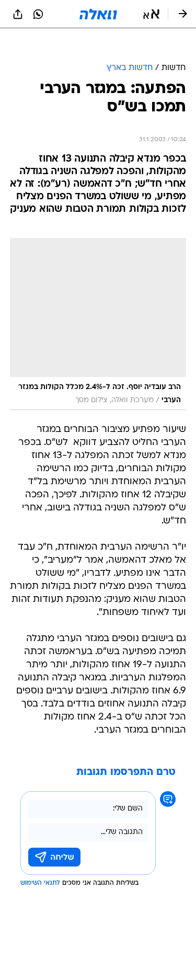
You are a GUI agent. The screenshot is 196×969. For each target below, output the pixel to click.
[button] (151, 14)
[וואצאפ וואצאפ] (38, 14)
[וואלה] (98, 14)
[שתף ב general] (18, 14)
